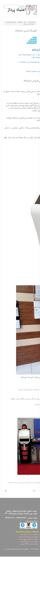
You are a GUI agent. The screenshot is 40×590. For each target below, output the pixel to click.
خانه (25, 22)
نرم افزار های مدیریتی (11, 22)
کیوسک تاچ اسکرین (32, 41)
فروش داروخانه (33, 39)
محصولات (20, 22)
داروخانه (34, 37)
